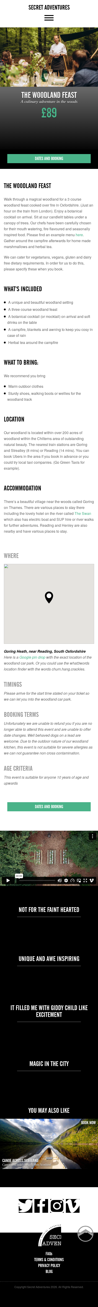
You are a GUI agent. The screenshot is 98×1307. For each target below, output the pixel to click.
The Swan (83, 513)
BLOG (49, 1271)
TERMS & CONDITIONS (49, 1259)
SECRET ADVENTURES (49, 7)
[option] (49, 57)
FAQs (49, 1253)
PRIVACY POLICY (49, 1265)
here (79, 234)
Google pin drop (32, 657)
